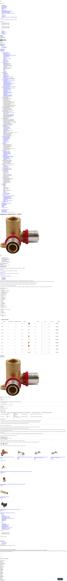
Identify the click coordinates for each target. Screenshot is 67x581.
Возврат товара (4, 519)
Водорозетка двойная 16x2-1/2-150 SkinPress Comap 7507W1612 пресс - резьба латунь (41, 457)
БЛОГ (2, 206)
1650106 (2, 339)
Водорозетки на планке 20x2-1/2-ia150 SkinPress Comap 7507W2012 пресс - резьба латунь (58, 457)
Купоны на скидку (4, 8)
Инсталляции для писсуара (7, 153)
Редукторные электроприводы (7, 168)
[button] (1, 18)
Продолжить (2, 406)
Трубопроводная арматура (5, 209)
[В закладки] (0, 256)
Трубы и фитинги (4, 210)
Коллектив (3, 33)
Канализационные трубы (5, 525)
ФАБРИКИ (3, 205)
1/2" (15, 323)
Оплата (3, 30)
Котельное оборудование (5, 97)
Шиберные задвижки (6, 75)
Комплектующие (5, 155)
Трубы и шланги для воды (5, 52)
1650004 (2, 323)
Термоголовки (4, 523)
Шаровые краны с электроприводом (8, 76)
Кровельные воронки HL (5, 526)
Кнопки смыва (5, 154)
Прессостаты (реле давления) (7, 128)
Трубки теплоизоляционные (7, 58)
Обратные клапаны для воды (7, 90)
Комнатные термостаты (6, 126)
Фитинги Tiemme (4, 211)
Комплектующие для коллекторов (7, 124)
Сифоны (4, 141)
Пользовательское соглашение (6, 12)
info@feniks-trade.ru (2, 544)
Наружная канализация (6, 137)
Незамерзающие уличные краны (7, 95)
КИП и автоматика (4, 125)
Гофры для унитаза (5, 142)
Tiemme (7, 257)
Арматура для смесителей (6, 193)
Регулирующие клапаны (6, 82)
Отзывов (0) (3, 278)
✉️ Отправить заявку (5, 207)
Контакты (3, 32)
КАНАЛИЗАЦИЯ (4, 204)
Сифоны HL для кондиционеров (6, 528)
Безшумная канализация (6, 138)
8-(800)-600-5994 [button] (2, 541)
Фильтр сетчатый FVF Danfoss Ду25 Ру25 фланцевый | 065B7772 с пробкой (10, 509)
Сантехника (3, 184)
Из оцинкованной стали (6, 56)
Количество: (2, 264)
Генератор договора (4, 6)
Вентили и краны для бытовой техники (8, 78)
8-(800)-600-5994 (4, 47)
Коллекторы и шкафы (5, 118)
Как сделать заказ (4, 7)
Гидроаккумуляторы (6, 157)
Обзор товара (3, 277)
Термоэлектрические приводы (7, 169)
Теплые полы (3, 164)
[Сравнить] (1, 256)
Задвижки (4, 74)
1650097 (2, 336)
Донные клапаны (5, 201)
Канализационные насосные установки (8, 115)
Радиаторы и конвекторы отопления (6, 160)
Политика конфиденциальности (6, 11)
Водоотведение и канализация (6, 136)
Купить (1, 458)
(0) (0, 255)
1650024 (2, 326)
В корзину (57, 323)
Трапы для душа (5, 139)
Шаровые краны (5, 73)
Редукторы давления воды (6, 88)
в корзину (1, 485)
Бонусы (3, 13)
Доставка (3, 31)
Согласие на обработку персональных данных (8, 518)
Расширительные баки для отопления (8, 156)
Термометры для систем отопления (8, 130)
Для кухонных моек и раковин (7, 196)
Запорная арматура (4, 72)
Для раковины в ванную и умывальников (8, 195)
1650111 (2, 342)
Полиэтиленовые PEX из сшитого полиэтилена (9, 55)
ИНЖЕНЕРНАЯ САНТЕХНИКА (6, 203)
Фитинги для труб (4, 62)
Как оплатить (2, 269)
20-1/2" (22, 339)
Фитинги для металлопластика (7, 67)
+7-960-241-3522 (2, 49)
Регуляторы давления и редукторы (8, 84)
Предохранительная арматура (6, 87)
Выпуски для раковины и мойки (7, 200)
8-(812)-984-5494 (4, 543)
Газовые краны (5, 77)
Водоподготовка (4, 143)
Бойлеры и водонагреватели (5, 107)
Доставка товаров (4, 10)
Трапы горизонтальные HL (5, 529)
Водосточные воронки (6, 140)
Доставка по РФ (4, 279)
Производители (4, 520)
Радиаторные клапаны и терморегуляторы (9, 80)
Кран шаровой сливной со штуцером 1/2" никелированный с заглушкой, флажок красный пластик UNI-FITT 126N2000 (16, 471)
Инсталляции (3, 150)
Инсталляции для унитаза (6, 151)
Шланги (4, 59)
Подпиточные (5, 91)
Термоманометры (5, 129)
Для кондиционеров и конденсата (7, 198)
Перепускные (5, 94)
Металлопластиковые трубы (7, 54)
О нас (2, 9)
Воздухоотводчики (5, 93)
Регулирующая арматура (5, 79)
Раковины (4, 185)
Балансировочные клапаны (7, 83)
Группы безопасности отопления (7, 92)
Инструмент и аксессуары (5, 177)
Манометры (5, 131)
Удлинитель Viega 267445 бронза (4, 496)
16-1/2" (22, 323)
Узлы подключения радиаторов (7, 81)
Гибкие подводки (5, 60)
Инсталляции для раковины (7, 152)
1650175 (2, 352)
